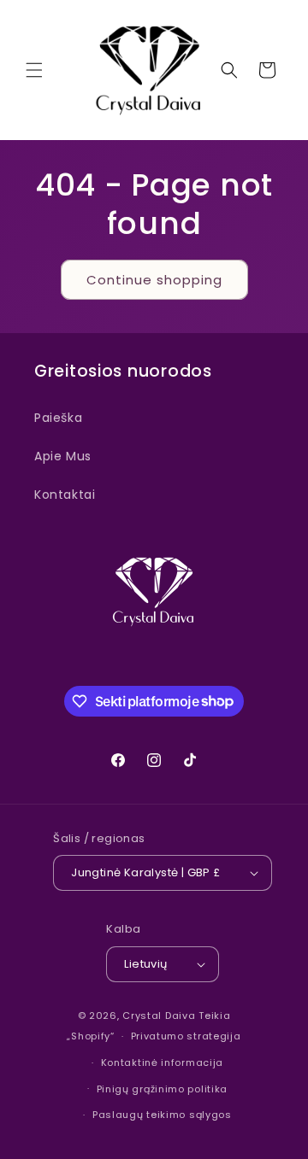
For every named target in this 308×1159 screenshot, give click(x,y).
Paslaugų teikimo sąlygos (162, 1114)
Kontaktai (64, 494)
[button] (34, 70)
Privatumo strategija (186, 1036)
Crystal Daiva (158, 1015)
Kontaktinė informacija (162, 1062)
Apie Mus (63, 456)
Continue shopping (154, 280)
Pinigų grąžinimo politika (162, 1089)
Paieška (58, 417)
